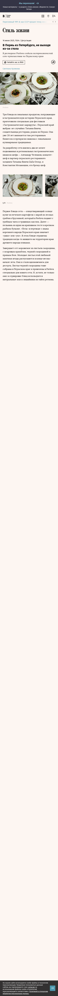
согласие (31, 987)
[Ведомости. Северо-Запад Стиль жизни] (8, 16)
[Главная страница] (4, 16)
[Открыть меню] (53, 16)
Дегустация (26, 40)
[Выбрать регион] (48, 16)
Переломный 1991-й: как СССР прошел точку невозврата (27, 22)
